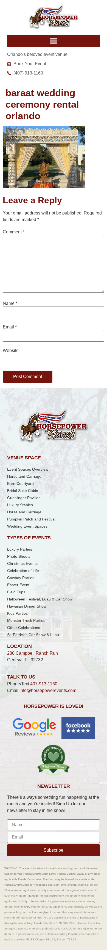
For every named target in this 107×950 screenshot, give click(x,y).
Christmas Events (22, 563)
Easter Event (18, 585)
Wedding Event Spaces (27, 526)
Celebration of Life (23, 570)
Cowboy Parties (20, 578)
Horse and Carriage (24, 476)
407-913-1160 (43, 684)
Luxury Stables (20, 505)
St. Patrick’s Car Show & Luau (33, 635)
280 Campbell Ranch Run (32, 653)
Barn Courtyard (20, 483)
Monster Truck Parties (26, 620)
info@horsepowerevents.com (47, 690)
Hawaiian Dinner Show (26, 606)
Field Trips (16, 592)
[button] (53, 41)
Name (10, 303)
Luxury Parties (19, 549)
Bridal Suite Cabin (22, 490)
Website (11, 350)
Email (10, 327)
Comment (13, 232)
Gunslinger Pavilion (24, 498)
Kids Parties (17, 613)
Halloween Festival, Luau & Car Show (39, 599)
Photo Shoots (18, 556)
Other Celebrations (23, 627)
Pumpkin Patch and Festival (31, 519)
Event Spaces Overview (27, 469)
